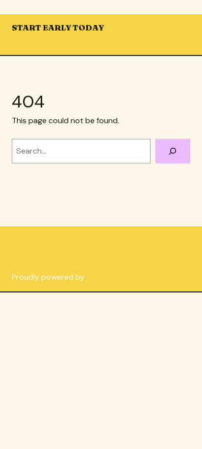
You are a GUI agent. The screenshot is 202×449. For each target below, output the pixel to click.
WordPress (106, 277)
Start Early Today (58, 27)
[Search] (172, 151)
